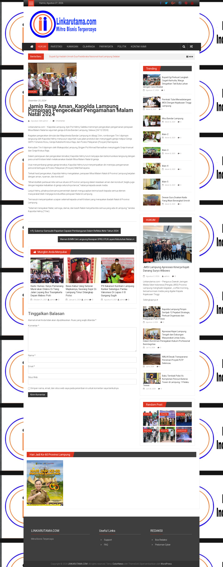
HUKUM (42, 46)
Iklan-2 (165, 134)
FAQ (106, 544)
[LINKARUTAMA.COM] (32, 46)
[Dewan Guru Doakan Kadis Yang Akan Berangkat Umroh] (151, 200)
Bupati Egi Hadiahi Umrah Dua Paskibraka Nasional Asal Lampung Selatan (84, 56)
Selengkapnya (150, 300)
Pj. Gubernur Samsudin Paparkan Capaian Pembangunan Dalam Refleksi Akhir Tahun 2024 (75, 231)
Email (31, 366)
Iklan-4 (165, 166)
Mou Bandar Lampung (172, 118)
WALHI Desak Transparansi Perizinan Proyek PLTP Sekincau (175, 360)
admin (52, 300)
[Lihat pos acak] (191, 46)
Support (108, 540)
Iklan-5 (165, 181)
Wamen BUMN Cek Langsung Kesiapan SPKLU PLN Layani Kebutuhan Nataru (96, 239)
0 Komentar (60, 121)
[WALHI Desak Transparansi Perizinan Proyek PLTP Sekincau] (151, 359)
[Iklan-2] (151, 136)
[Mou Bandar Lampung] (151, 121)
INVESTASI (56, 46)
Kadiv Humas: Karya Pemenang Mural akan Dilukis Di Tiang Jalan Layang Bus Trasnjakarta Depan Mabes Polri (46, 291)
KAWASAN (72, 46)
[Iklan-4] (151, 168)
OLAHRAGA (89, 46)
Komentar (33, 325)
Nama (31, 355)
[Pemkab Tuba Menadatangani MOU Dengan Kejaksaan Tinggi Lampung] (151, 102)
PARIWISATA (106, 46)
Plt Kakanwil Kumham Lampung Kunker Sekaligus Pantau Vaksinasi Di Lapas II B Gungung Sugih (117, 291)
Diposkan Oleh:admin (39, 121)
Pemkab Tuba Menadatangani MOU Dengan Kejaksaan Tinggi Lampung (176, 102)
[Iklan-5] (151, 184)
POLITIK (122, 46)
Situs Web (33, 377)
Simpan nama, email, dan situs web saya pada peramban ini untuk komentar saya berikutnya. (74, 388)
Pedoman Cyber (163, 544)
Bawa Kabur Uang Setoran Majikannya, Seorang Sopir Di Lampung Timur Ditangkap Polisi (81, 291)
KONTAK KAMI (138, 46)
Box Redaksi (161, 540)
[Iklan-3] (151, 152)
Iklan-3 (165, 150)
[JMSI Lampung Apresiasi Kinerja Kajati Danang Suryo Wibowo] (167, 244)
